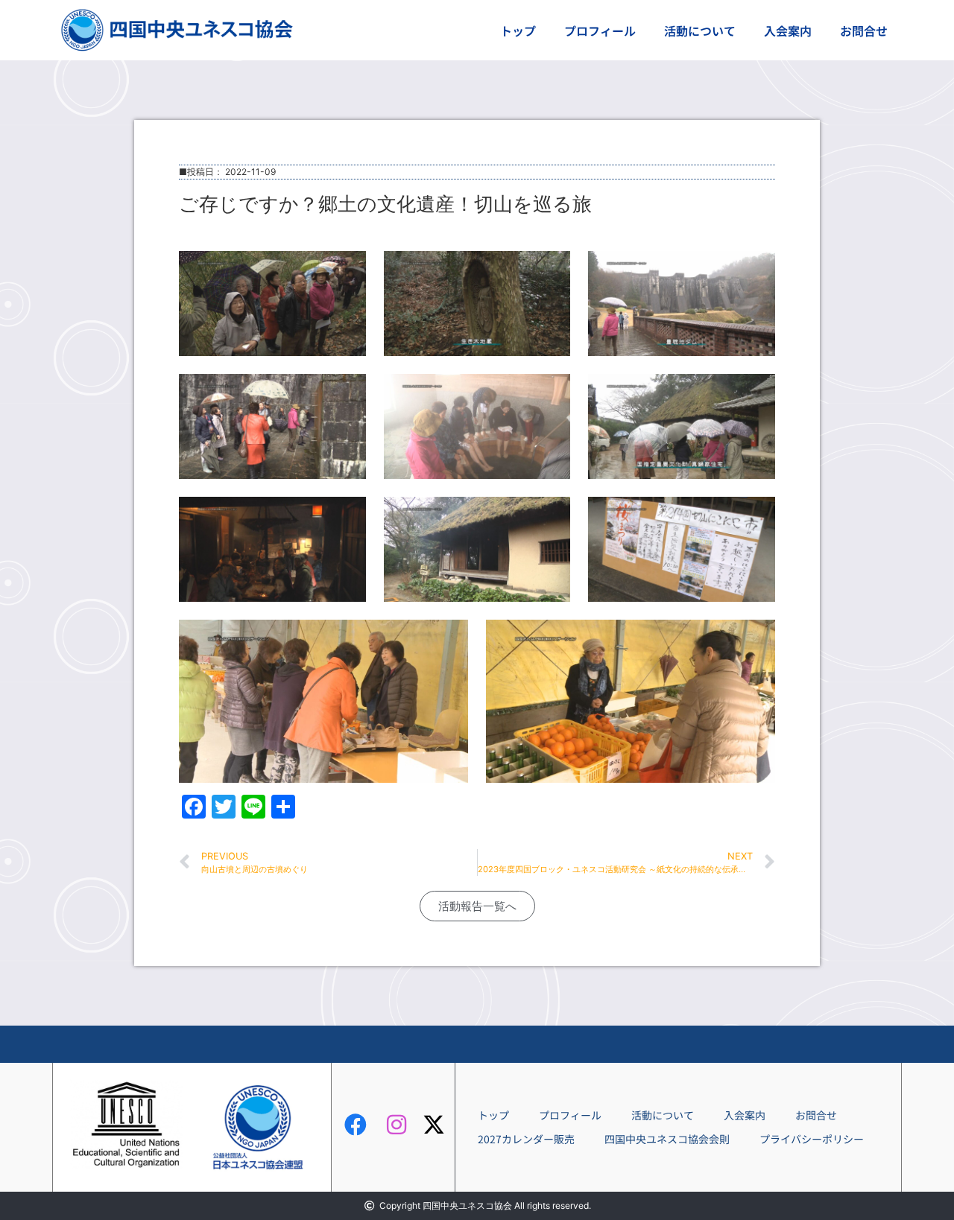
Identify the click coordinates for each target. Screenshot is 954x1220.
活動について (700, 30)
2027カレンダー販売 (526, 1138)
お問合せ (864, 30)
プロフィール (600, 30)
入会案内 (788, 30)
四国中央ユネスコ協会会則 (667, 1138)
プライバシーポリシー (811, 1138)
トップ (518, 30)
